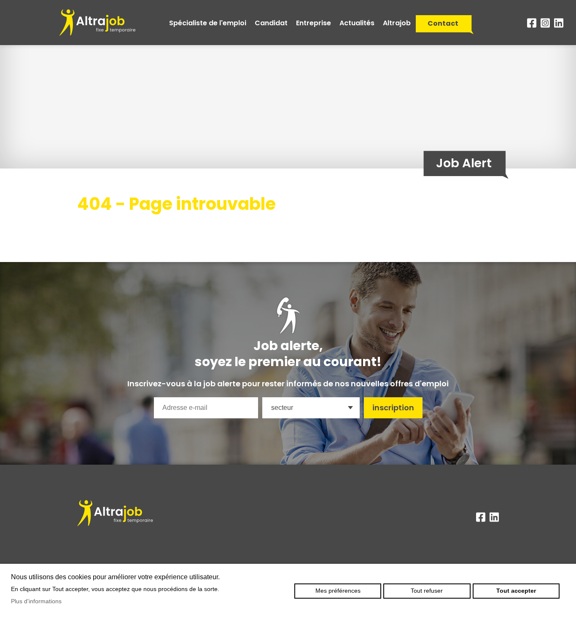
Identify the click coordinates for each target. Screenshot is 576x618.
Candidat (271, 23)
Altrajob (397, 23)
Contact (443, 23)
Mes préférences (338, 590)
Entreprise (313, 23)
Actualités (356, 23)
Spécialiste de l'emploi (207, 23)
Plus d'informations (36, 601)
